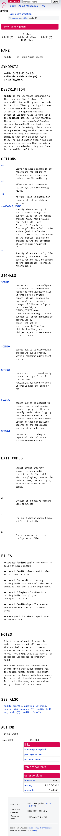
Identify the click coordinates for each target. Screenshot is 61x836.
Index (13, 5)
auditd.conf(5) (13, 706)
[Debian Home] (4, 6)
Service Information (21, 13)
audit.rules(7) (32, 712)
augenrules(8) (12, 712)
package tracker (33, 754)
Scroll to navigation (15, 26)
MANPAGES (14, 1)
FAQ (43, 5)
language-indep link (35, 749)
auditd (24, 18)
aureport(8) (27, 709)
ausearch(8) (11, 709)
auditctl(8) (44, 709)
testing (28, 785)
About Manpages (28, 5)
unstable (29, 790)
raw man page (32, 758)
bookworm (15, 18)
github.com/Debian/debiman (40, 828)
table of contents (35, 767)
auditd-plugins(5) (35, 706)
